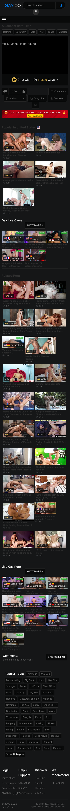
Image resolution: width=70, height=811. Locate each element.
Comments (60, 91)
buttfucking (34, 729)
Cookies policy (9, 788)
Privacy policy (9, 783)
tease (51, 31)
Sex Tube (40, 778)
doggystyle (41, 735)
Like (23, 91)
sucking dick (24, 748)
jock (41, 680)
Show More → (35, 225)
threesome (12, 717)
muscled (63, 31)
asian (52, 711)
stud (47, 717)
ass (38, 748)
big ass (25, 704)
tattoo (9, 748)
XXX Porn (40, 793)
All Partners (58, 782)
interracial (33, 742)
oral (8, 692)
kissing (39, 723)
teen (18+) (49, 686)
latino (20, 729)
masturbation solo (29, 698)
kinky (38, 717)
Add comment (56, 657)
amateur (32, 673)
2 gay (36, 704)
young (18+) (50, 704)
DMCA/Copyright (10, 793)
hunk (21, 742)
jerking (10, 742)
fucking (26, 735)
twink (23, 686)
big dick (52, 680)
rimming (57, 748)
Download (59, 98)
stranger (10, 686)
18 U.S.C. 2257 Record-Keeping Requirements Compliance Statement (47, 805)
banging (10, 723)
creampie (11, 704)
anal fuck (47, 692)
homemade (25, 723)
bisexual (55, 735)
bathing (7, 31)
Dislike (5, 91)
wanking (47, 698)
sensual (47, 742)
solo (32, 31)
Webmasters (25, 793)
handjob (10, 698)
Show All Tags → (15, 754)
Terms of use (8, 778)
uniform (34, 686)
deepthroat (39, 711)
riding (9, 729)
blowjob (26, 717)
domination (12, 711)
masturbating (13, 680)
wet (41, 31)
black (25, 711)
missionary (11, 735)
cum (46, 748)
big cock (29, 680)
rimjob (51, 723)
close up (20, 692)
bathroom (21, 31)
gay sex (33, 692)
